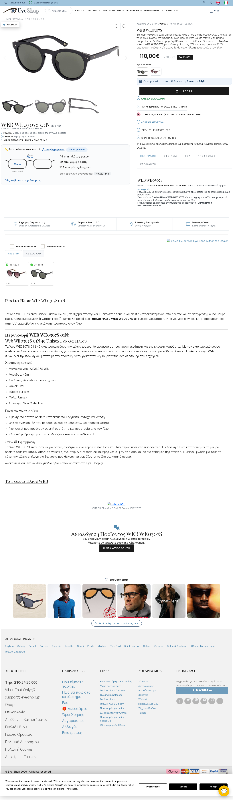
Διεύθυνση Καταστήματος (26, 719)
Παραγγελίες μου (148, 703)
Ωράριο (11, 704)
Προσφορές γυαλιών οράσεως (112, 719)
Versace (158, 646)
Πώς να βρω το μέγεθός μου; (23, 180)
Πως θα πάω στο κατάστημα (76, 694)
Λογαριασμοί (73, 720)
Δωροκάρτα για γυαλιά (113, 712)
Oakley (21, 646)
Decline (183, 786)
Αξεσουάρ (33, 253)
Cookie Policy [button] (127, 785)
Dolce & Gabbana (177, 646)
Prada (90, 646)
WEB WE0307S (38, 18)
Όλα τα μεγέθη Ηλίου (112, 725)
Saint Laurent (131, 646)
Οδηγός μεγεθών (54, 149)
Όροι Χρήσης (73, 714)
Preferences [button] (71, 789)
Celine (146, 646)
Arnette (69, 646)
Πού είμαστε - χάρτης (74, 684)
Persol (32, 646)
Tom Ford (115, 646)
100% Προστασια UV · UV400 (158, 137)
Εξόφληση (148, 164)
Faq (65, 702)
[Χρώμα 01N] (142, 72)
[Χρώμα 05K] (155, 72)
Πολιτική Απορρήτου (22, 741)
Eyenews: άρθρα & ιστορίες (116, 681)
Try (187, 156)
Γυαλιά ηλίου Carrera (112, 690)
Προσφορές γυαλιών (112, 708)
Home (8, 18)
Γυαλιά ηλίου (107, 699)
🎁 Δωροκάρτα (75, 708)
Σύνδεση (143, 681)
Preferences (153, 786)
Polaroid (56, 646)
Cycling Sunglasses (111, 694)
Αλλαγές (69, 726)
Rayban (9, 646)
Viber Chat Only (18, 689)
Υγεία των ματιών (110, 685)
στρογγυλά (143, 189)
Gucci (80, 646)
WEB (28, 18)
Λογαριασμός (146, 685)
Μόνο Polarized (56, 246)
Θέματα (171, 10)
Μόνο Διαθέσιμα (26, 246)
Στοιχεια (170, 156)
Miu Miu (102, 646)
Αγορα (186, 91)
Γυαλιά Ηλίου (16, 726)
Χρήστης (143, 694)
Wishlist (142, 699)
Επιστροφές (72, 732)
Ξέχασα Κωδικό (147, 708)
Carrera (44, 646)
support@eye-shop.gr (22, 697)
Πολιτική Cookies (19, 749)
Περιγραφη (148, 156)
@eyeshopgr (119, 579)
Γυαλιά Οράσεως (15, 651)
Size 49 (13, 253)
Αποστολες (207, 156)
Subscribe (200, 690)
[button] (58, 10)
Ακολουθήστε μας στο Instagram (118, 623)
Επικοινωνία (15, 712)
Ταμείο (142, 712)
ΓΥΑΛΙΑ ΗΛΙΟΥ (18, 18)
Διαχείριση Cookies (20, 756)
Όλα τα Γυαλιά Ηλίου (203, 646)
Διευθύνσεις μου (147, 690)
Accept (213, 786)
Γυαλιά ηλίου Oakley (112, 703)
